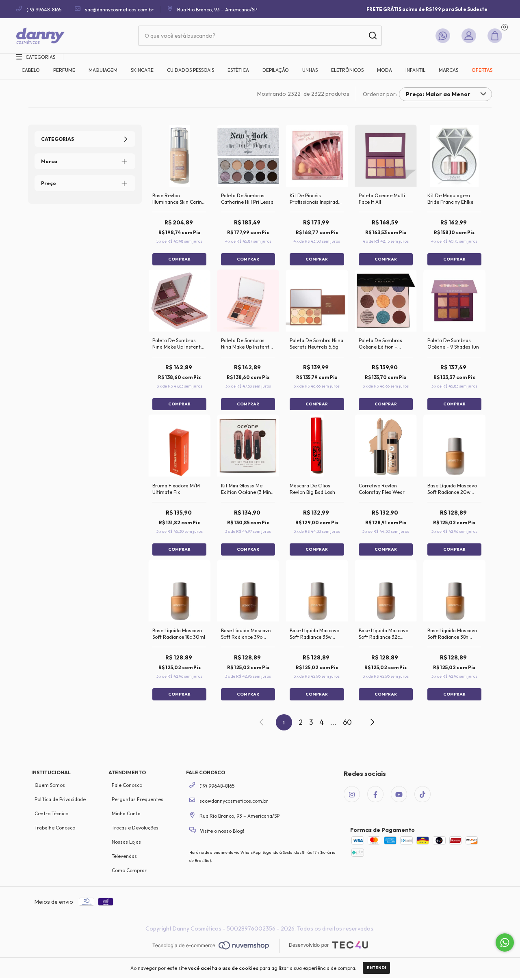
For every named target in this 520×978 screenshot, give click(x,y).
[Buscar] (372, 35)
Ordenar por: (380, 94)
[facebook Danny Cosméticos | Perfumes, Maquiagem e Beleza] (375, 794)
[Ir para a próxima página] (372, 722)
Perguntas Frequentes (137, 799)
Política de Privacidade (60, 799)
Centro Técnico (51, 813)
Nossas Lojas (126, 842)
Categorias (40, 57)
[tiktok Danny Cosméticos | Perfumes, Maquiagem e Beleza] (422, 794)
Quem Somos (50, 785)
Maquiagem (103, 70)
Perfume (64, 70)
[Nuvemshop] (210, 946)
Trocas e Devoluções (135, 828)
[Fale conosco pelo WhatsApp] (505, 942)
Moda (384, 70)
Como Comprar (129, 870)
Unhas (310, 70)
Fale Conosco (127, 785)
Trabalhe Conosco (55, 828)
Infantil (415, 70)
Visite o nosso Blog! (221, 831)
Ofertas (482, 70)
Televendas (124, 856)
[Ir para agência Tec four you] (328, 946)
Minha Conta (126, 813)
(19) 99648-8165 (43, 9)
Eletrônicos (347, 70)
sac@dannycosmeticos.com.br (119, 9)
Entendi (376, 967)
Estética (238, 70)
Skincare (142, 70)
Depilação (275, 70)
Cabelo (31, 70)
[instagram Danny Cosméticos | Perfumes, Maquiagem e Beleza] (352, 794)
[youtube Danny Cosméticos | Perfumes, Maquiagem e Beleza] (399, 794)
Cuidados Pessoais (190, 70)
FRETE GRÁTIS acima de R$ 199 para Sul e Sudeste (427, 9)
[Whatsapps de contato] (444, 35)
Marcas (448, 70)
